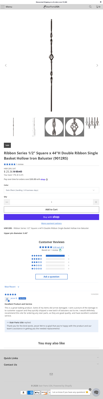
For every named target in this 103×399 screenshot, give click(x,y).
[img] (10, 294)
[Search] (90, 6)
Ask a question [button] (51, 276)
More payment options (51, 223)
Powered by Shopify (62, 385)
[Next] (97, 65)
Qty (5, 196)
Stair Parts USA (45, 385)
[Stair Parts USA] (51, 6)
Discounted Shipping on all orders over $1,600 (51, 2)
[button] (9, 164)
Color (6, 185)
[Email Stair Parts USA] (51, 374)
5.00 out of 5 (58, 247)
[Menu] (1, 6)
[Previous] (6, 65)
